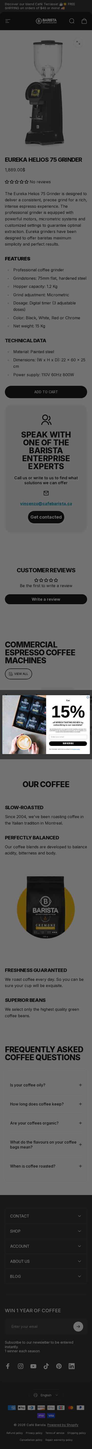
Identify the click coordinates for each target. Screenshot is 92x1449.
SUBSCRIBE (67, 743)
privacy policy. (76, 749)
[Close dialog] (88, 697)
